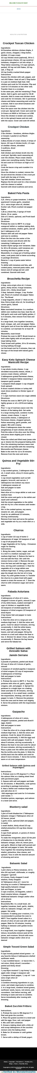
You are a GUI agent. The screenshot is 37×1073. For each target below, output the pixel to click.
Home (16, 1064)
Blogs (11, 1064)
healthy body (18, 24)
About (5, 1062)
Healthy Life (28, 1062)
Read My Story (23, 1064)
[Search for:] (21, 8)
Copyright (12, 1062)
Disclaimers (19, 1062)
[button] (18, 1044)
